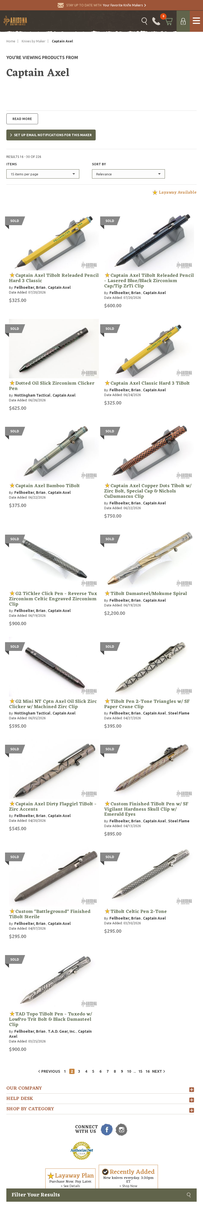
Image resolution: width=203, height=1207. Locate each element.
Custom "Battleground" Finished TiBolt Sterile (49, 914)
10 (129, 1071)
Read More (22, 119)
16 (147, 1071)
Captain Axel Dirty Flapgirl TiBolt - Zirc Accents (52, 807)
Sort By (99, 164)
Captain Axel (59, 287)
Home (10, 41)
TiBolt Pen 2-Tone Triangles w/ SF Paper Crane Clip (147, 704)
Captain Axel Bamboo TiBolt (47, 486)
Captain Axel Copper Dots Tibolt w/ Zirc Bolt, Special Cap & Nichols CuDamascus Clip (147, 491)
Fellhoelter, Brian (29, 287)
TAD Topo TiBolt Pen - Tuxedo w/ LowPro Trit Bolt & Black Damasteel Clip (50, 1019)
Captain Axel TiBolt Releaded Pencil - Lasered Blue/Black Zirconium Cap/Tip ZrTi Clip (149, 280)
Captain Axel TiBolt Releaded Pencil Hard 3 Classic (54, 278)
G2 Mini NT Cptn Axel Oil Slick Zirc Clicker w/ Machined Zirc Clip (53, 704)
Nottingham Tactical (32, 395)
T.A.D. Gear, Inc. (62, 1031)
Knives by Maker (33, 41)
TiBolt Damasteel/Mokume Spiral (148, 593)
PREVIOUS (50, 1071)
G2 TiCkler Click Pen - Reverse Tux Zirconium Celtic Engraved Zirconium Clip (53, 599)
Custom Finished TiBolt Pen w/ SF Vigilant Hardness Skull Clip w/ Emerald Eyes (146, 809)
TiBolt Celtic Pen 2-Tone (138, 911)
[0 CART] (168, 21)
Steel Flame (179, 713)
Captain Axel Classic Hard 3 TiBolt (150, 383)
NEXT (157, 1071)
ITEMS (11, 164)
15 (140, 1071)
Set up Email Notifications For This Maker (53, 135)
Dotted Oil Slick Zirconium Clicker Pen (51, 386)
